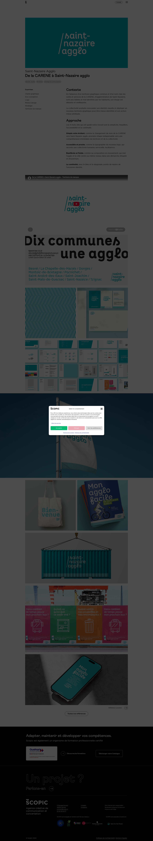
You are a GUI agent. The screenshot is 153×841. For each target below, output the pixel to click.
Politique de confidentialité (82, 432)
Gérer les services (56, 423)
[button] (101, 409)
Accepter (59, 428)
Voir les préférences (94, 428)
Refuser (76, 428)
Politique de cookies (68, 432)
